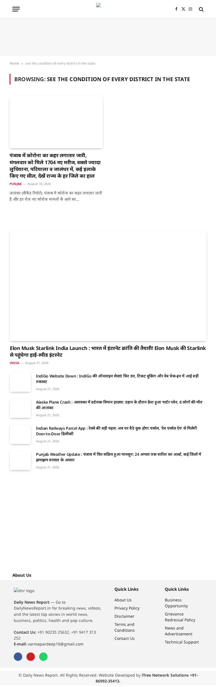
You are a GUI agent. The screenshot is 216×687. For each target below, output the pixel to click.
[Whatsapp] (43, 656)
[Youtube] (30, 656)
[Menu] (16, 9)
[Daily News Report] (108, 9)
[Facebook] (18, 656)
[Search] (201, 9)
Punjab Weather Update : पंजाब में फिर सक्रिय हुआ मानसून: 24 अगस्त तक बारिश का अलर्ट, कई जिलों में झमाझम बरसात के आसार (118, 457)
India (14, 363)
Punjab (15, 184)
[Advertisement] (108, 37)
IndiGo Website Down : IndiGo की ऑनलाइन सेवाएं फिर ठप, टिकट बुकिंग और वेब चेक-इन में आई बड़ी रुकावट (117, 378)
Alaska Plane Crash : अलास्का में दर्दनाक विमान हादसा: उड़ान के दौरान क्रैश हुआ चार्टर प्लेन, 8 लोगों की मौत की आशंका (119, 404)
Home (14, 63)
